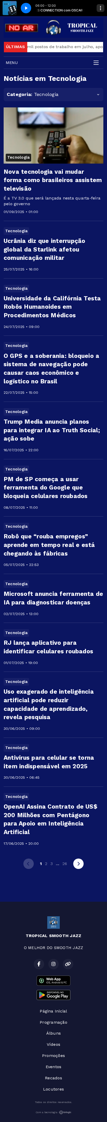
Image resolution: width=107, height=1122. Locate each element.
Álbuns (53, 1033)
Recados (53, 1077)
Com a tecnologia (46, 1112)
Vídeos (53, 1044)
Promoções (53, 1055)
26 (64, 863)
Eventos (54, 1066)
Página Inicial (53, 1011)
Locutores (53, 1089)
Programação (53, 1022)
